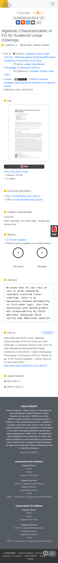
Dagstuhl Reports (29, 487)
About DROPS (31, 556)
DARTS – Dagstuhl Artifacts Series (29, 484)
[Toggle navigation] (52, 3)
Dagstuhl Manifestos (29, 490)
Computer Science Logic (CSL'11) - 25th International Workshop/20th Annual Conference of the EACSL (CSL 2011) (29, 57)
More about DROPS (29, 452)
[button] (39, 22)
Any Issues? (52, 553)
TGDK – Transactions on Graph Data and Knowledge (29, 497)
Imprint (43, 556)
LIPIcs (29, 469)
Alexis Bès (26, 45)
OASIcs (29, 472)
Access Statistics (18, 239)
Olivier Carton (41, 45)
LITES (29, 493)
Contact (30, 559)
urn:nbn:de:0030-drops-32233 (27, 199)
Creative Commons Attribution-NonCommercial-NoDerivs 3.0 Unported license (29, 82)
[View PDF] (29, 132)
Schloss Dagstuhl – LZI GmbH (31, 553)
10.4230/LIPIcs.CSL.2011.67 (26, 196)
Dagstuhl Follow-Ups (29, 475)
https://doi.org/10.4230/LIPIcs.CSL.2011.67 (25, 365)
